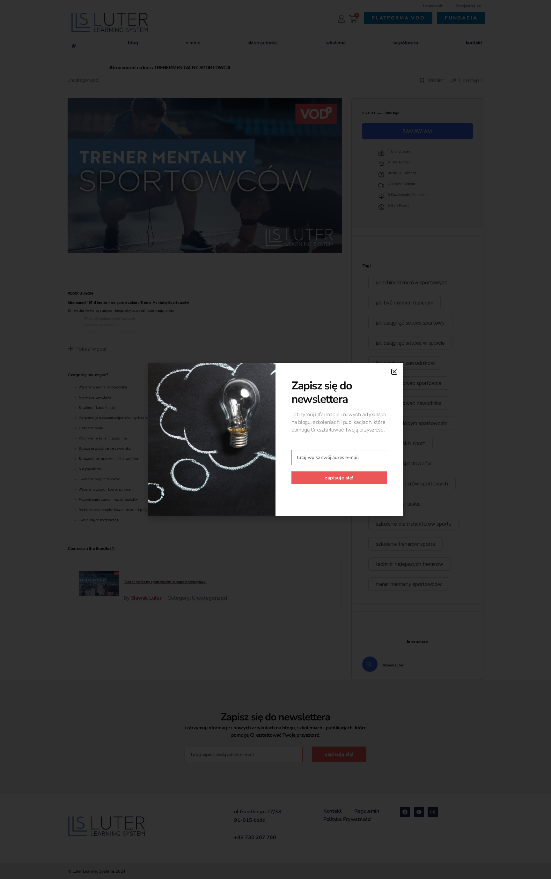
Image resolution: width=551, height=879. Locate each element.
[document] (275, 439)
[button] (394, 371)
